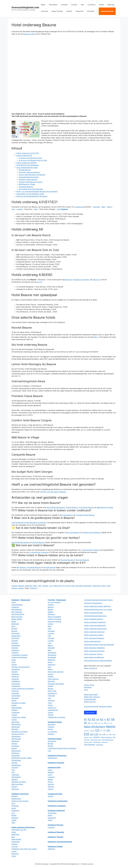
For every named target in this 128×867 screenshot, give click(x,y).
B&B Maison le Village (27, 184)
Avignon (15, 586)
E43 (92, 734)
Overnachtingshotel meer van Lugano (98, 609)
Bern (13, 837)
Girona (50, 729)
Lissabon (51, 827)
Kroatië (101, 5)
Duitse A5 (96, 280)
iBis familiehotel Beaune (56, 507)
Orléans (51, 676)
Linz (13, 813)
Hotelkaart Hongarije (56, 763)
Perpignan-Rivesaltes (56, 684)
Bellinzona (15, 834)
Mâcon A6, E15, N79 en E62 (64, 586)
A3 (93, 719)
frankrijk (96, 737)
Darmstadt (15, 633)
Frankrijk (74, 5)
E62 (107, 734)
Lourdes (51, 641)
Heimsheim (16, 684)
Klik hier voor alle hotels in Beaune (53, 492)
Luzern (14, 851)
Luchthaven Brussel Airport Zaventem (62, 748)
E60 (104, 734)
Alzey (14, 602)
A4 (97, 719)
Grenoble (51, 631)
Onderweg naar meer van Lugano (24, 849)
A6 (105, 720)
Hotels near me (89, 702)
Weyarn (14, 787)
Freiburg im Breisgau (19, 657)
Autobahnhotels (90, 699)
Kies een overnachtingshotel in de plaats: (31, 196)
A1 (85, 719)
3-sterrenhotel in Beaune (90, 550)
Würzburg (15, 789)
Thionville (96, 207)
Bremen (14, 629)
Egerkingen (16, 842)
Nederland (110, 5)
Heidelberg (16, 681)
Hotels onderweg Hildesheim (95, 625)
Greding (15, 672)
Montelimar (52, 655)
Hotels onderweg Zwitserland (23, 827)
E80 (110, 734)
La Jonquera (52, 732)
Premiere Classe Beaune (28, 179)
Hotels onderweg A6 (24, 155)
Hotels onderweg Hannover (94, 632)
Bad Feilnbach (17, 612)
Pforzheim (15, 746)
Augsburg (15, 607)
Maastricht (52, 818)
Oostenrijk (44, 11)
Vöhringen (15, 775)
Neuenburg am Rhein (81, 280)
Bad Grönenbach (18, 614)
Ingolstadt (15, 693)
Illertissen (15, 691)
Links (86, 690)
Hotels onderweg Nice (92, 641)
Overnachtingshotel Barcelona (95, 616)
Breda (50, 815)
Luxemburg (91, 5)
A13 (95, 723)
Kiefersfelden (17, 708)
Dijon (36, 209)
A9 (85, 722)
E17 (101, 730)
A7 (108, 719)
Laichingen (16, 712)
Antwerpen (52, 741)
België (43, 5)
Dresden (15, 641)
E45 (96, 734)
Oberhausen (16, 739)
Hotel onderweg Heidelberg (94, 648)
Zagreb (50, 796)
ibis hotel (86, 740)
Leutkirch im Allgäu (19, 717)
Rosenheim (16, 756)
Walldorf (15, 779)
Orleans (21, 588)
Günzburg (15, 674)
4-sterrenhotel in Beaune (39, 552)
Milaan (50, 779)
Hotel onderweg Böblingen (94, 657)
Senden (14, 763)
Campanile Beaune (26, 187)
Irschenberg (16, 696)
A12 (92, 723)
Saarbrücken (16, 760)
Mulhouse (68, 280)
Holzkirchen (16, 686)
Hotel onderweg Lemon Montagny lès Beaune (29, 523)
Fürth (13, 662)
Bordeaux (28, 586)
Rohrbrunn (15, 753)
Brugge (50, 743)
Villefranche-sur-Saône (56, 717)
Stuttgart (15, 767)
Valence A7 (52, 708)
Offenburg (15, 741)
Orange (14, 588)
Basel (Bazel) (16, 839)
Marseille (79, 586)
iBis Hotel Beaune (66, 515)
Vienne (50, 712)
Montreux (15, 854)
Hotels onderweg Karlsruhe (94, 651)
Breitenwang (16, 799)
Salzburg (15, 818)
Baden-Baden (17, 619)
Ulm (13, 772)
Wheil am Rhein (17, 784)
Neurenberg (16, 736)
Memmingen (16, 724)
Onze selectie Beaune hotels (27, 167)
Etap (114, 734)
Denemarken (53, 5)
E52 (100, 734)
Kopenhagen (52, 758)
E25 (108, 730)
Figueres (51, 727)
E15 (97, 730)
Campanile (86, 730)
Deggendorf (16, 636)
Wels (13, 823)
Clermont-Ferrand (54, 621)
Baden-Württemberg (94, 726)
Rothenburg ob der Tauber (22, 758)
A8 (112, 719)
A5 (101, 719)
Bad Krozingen (17, 617)
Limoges (45, 586)
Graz (13, 803)
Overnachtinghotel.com (25, 7)
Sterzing (51, 787)
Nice (108, 586)
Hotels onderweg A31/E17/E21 (27, 153)
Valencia (51, 734)
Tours (50, 703)
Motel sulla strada (90, 694)
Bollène (50, 612)
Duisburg (15, 643)
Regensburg (16, 751)
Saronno (51, 784)
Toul (13, 209)
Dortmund (15, 638)
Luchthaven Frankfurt (20, 655)
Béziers (50, 609)
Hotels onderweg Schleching (95, 622)
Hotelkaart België (54, 739)
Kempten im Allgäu (19, 703)
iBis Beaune (21, 567)
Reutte (14, 815)
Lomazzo (51, 777)
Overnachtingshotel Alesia (28, 177)
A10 (89, 723)
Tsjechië (69, 11)
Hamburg (15, 676)
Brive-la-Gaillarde (54, 617)
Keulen (14, 705)
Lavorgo (15, 846)
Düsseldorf (16, 645)
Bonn (13, 626)
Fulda (14, 660)
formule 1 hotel (88, 737)
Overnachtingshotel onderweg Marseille (99, 645)
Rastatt (14, 748)
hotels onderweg (106, 737)
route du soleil (88, 742)
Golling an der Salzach (20, 801)
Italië (82, 5)
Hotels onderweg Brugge (93, 613)
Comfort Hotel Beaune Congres (30, 182)
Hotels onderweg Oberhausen (95, 629)
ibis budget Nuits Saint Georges (31, 189)
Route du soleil (28, 34)
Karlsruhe (15, 698)
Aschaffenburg (17, 605)
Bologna (51, 772)
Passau (14, 743)
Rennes (50, 688)
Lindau (14, 720)
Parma (50, 782)
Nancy (109, 207)
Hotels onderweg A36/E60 (26, 163)
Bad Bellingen (17, 609)
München (15, 729)
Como (50, 775)
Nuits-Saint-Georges (55, 672)
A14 (99, 723)
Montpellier (52, 657)
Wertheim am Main (19, 782)
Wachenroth (16, 777)
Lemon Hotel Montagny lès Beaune (32, 175)
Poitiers (50, 686)
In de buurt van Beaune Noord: (30, 158)
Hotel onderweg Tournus (93, 654)
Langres (19, 209)
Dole (49, 629)
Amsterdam (52, 813)
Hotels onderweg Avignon (93, 635)
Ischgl (14, 808)
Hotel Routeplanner (107, 11)
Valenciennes (53, 710)
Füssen (14, 665)
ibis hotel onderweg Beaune (29, 172)
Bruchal (14, 631)
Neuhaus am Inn (18, 734)
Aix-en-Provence (54, 602)
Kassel (14, 700)
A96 (111, 723)
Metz (103, 207)
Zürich (14, 856)
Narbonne (51, 665)
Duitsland (64, 5)
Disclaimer (88, 687)
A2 (89, 719)
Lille (39, 586)
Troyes (50, 705)
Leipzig (14, 715)
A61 (108, 723)
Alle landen (91, 11)
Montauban (87, 586)
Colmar (50, 624)
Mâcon (50, 645)
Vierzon (51, 715)
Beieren (110, 726)
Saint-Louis (52, 691)
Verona (50, 789)
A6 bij (62, 209)
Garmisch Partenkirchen (21, 667)
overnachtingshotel (107, 740)
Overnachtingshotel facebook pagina (98, 706)
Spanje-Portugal (57, 11)
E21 (104, 730)
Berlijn (14, 621)
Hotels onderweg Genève (93, 619)
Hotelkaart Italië (54, 767)
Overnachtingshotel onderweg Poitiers (98, 600)
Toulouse (33, 588)
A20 (102, 723)
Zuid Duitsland (89, 745)
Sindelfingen (16, 765)
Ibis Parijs (51, 681)
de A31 (39, 282)
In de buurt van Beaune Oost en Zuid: (33, 160)
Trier (13, 770)
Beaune (21, 586)
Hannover (15, 679)
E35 (86, 734)
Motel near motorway (92, 697)
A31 (105, 723)
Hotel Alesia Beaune (86, 507)
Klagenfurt (15, 811)
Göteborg (51, 849)
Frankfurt (15, 653)
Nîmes (50, 669)
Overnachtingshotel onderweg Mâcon (98, 661)
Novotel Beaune (25, 170)
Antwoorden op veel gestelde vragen (30, 194)
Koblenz (15, 710)
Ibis (114, 737)
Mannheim (15, 722)
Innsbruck (15, 806)
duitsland (92, 730)
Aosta (50, 770)
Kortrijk (50, 746)
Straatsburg (52, 693)
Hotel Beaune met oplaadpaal (27, 165)
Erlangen (15, 648)
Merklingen (16, 727)
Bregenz (15, 796)
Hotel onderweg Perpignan (94, 638)
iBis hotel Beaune (82, 560)
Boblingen (15, 624)
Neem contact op (90, 668)
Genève (14, 844)
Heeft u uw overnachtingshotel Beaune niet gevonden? (37, 191)
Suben (14, 820)
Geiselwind (16, 669)
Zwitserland (79, 11)
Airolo (14, 832)
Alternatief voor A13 (19, 830)
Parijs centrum (53, 679)
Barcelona (51, 724)
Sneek (50, 820)
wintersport (104, 742)
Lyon (51, 586)
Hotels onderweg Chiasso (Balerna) (97, 606)
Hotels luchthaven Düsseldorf (23, 688)
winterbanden (96, 742)
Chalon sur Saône (54, 619)
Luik (49, 751)
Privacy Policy (89, 685)
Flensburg (15, 650)
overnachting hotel (95, 740)
